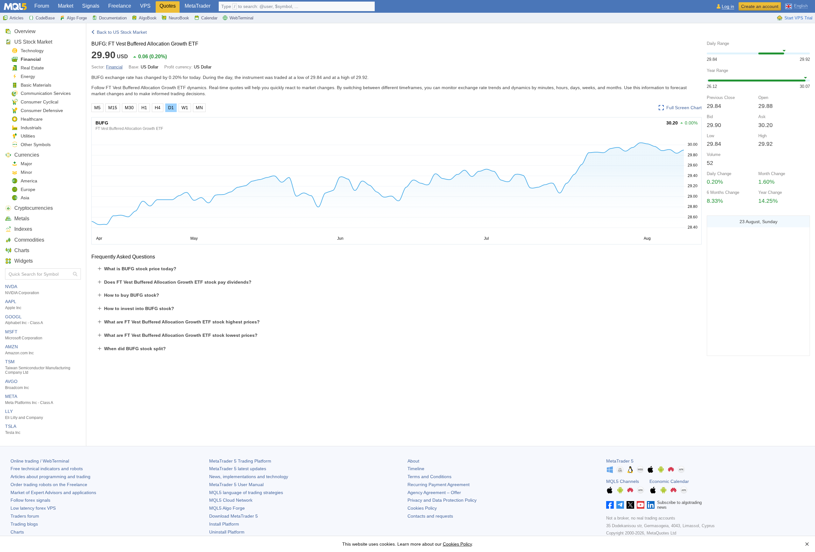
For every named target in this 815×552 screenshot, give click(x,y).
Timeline (416, 468)
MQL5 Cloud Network (230, 500)
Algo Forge (77, 18)
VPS (145, 6)
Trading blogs (24, 524)
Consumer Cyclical (39, 101)
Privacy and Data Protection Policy (442, 500)
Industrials (31, 127)
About (413, 461)
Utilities (28, 135)
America (29, 180)
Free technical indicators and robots (47, 468)
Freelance (119, 6)
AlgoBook (148, 18)
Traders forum (25, 516)
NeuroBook (179, 18)
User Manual (236, 484)
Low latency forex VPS (33, 508)
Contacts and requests (430, 516)
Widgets (23, 261)
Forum (41, 6)
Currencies (26, 155)
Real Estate (32, 67)
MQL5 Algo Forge (227, 508)
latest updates (237, 468)
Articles (17, 18)
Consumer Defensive (42, 110)
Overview (25, 31)
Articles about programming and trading (50, 476)
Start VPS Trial (798, 18)
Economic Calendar (669, 481)
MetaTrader (197, 6)
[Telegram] (620, 505)
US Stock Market (33, 42)
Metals (21, 218)
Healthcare (32, 119)
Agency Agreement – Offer (434, 492)
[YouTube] (640, 505)
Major (26, 163)
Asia (25, 197)
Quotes (167, 6)
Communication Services (46, 93)
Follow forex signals (30, 500)
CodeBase (45, 18)
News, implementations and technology (248, 476)
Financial (31, 59)
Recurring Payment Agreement (439, 484)
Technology (32, 50)
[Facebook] (610, 505)
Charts (21, 250)
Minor (26, 172)
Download (233, 516)
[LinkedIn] (651, 505)
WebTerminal (241, 18)
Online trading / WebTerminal (40, 461)
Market (65, 6)
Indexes (23, 229)
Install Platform (224, 524)
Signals (90, 6)
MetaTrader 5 (620, 461)
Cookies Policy (422, 508)
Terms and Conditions (429, 476)
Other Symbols (36, 144)
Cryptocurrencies (33, 208)
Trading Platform (240, 461)
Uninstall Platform (226, 531)
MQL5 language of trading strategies (246, 492)
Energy (28, 76)
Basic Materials (36, 85)
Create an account (759, 6)
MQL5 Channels (622, 481)
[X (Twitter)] (630, 505)
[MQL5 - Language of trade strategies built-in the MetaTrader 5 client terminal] (15, 6)
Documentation (113, 18)
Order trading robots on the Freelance (49, 484)
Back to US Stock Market (122, 32)
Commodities (29, 240)
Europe (28, 189)
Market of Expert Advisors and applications (53, 492)
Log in (728, 6)
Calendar (209, 18)
